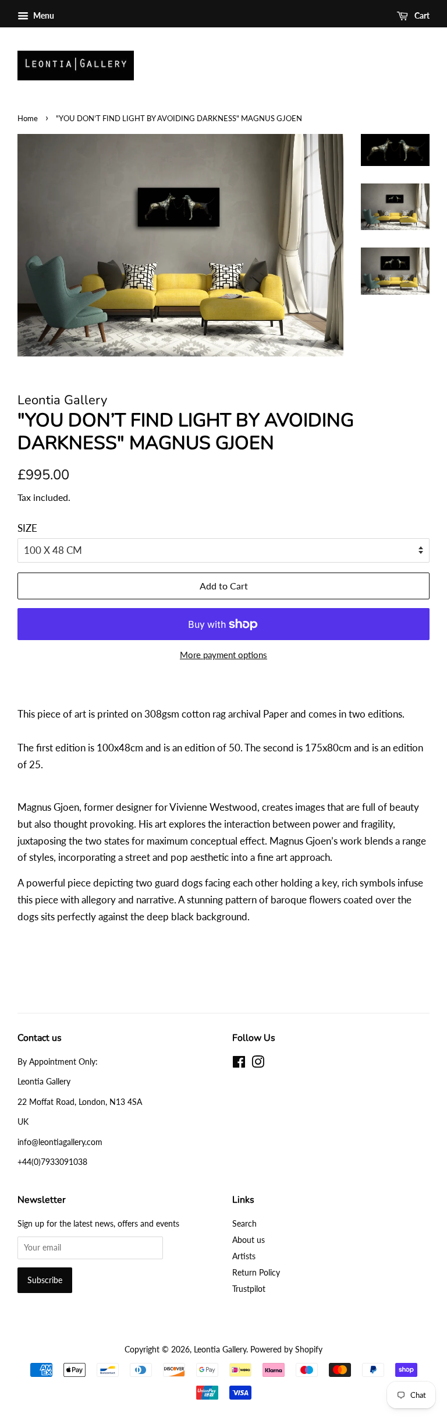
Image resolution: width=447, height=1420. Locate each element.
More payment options (223, 654)
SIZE (27, 528)
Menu (42, 15)
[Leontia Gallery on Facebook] (239, 1064)
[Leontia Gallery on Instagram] (257, 1064)
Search (244, 1223)
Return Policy (256, 1272)
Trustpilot (248, 1289)
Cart (421, 15)
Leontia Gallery (220, 1349)
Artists (244, 1256)
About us (248, 1240)
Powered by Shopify (286, 1349)
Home (27, 118)
